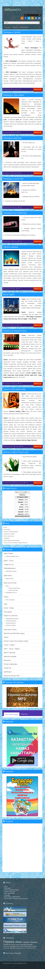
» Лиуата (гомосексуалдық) (10, 531)
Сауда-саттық (9, 564)
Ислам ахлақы (10, 578)
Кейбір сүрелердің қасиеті (12, 556)
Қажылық (7, 660)
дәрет (30, 946)
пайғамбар (12, 946)
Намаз (14, 89)
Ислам (14, 948)
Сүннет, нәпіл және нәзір (14, 389)
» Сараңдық (6, 538)
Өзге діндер (8, 612)
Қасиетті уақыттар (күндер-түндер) (16, 641)
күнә (23, 948)
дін (10, 944)
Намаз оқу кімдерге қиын (15, 330)
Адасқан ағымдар (10, 656)
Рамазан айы (32, 948)
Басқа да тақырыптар (11, 676)
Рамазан (33, 942)
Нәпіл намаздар (10, 599)
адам (22, 944)
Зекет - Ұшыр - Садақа (11, 649)
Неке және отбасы (10, 630)
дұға (31, 944)
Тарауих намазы (10, 247)
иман (19, 942)
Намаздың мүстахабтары (15, 213)
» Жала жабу (6, 529)
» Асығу (5, 527)
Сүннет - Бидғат (9, 645)
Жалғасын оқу (37, 89)
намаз (26, 942)
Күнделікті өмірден (11, 625)
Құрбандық (8, 672)
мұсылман (27, 944)
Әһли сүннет (16, 944)
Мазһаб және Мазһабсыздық (14, 633)
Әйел (26, 948)
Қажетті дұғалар (19, 482)
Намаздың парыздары (13, 95)
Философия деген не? (11, 592)
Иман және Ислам (10, 583)
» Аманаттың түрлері (8, 534)
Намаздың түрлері (11, 32)
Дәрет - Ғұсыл (9, 561)
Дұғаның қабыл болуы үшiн (15, 452)
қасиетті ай (22, 946)
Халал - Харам (9, 608)
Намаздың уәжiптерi (12, 138)
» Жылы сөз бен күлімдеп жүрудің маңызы (15, 542)
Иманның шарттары (14, 588)
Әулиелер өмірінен (11, 623)
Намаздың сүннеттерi (13, 178)
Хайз (5, 604)
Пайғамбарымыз (10, 568)
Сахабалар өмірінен (11, 621)
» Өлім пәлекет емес (8, 536)
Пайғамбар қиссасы (11, 571)
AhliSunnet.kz (12, 10)
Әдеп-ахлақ (8, 575)
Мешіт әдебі (8, 294)
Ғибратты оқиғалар (10, 616)
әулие (26, 946)
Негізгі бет (7, 27)
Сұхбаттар (7, 668)
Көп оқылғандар (11, 714)
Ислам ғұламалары (10, 664)
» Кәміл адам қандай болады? (11, 540)
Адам (8, 948)
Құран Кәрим (8, 553)
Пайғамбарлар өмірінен (12, 618)
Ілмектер (24, 714)
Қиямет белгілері (13, 590)
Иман (7, 586)
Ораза (14, 288)
